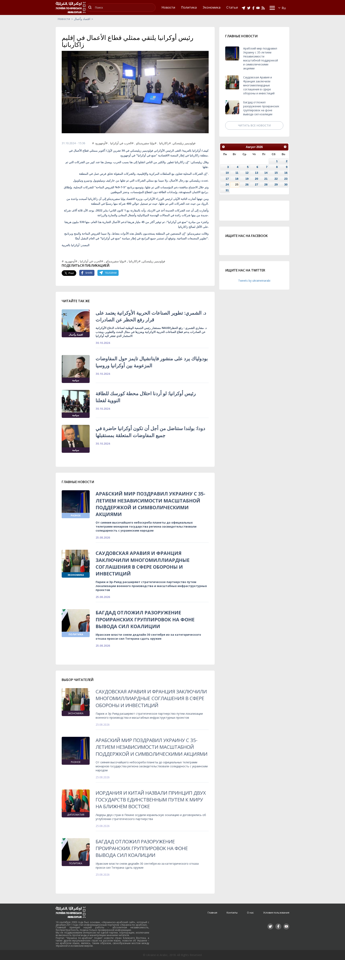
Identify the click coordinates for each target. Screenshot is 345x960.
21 (266, 178)
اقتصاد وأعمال (82, 19)
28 (266, 184)
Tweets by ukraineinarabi (254, 280)
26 (247, 184)
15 (276, 172)
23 (286, 178)
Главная (212, 912)
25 (236, 184)
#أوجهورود (101, 143)
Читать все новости (254, 125)
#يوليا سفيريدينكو (146, 143)
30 (286, 184)
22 (276, 178)
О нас (250, 912)
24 (227, 184)
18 (236, 178)
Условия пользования (276, 912)
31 (227, 190)
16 (286, 172)
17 (227, 178)
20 (256, 178)
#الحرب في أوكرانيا (122, 143)
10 (227, 172)
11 (236, 172)
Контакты (232, 912)
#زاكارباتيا (165, 143)
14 (266, 172)
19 (247, 178)
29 (276, 184)
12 (247, 172)
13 (256, 172)
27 (256, 184)
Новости (64, 19)
